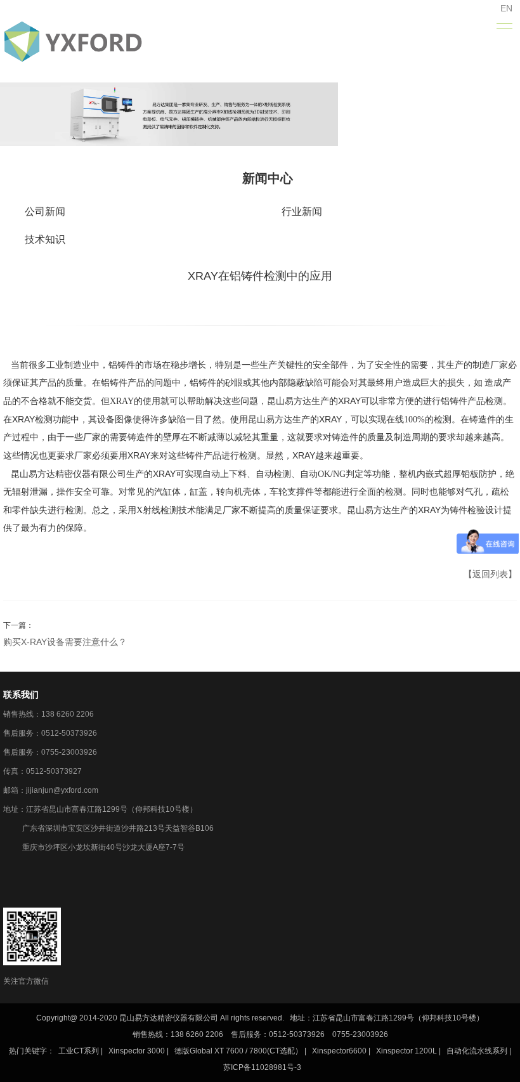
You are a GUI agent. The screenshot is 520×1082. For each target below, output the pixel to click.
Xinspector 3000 (136, 1050)
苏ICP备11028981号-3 (262, 1067)
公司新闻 (45, 211)
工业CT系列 (78, 1050)
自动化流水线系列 (476, 1050)
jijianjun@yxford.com (62, 790)
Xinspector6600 (339, 1050)
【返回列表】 (490, 574)
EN (506, 8)
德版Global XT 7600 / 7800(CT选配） (238, 1050)
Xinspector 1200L (406, 1050)
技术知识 (45, 239)
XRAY (122, 401)
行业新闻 (302, 211)
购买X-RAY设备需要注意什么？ (65, 642)
